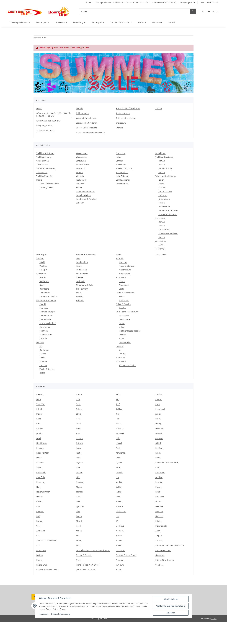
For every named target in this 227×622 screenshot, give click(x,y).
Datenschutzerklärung (60, 614)
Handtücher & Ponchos (86, 199)
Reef (118, 404)
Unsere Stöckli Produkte (86, 127)
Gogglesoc (159, 555)
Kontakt (79, 108)
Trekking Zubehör (44, 176)
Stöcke (39, 180)
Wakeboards (81, 157)
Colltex (39, 501)
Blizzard (119, 506)
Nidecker (159, 516)
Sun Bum (120, 565)
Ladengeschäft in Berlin (86, 123)
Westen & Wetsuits (127, 365)
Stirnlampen (41, 172)
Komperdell (121, 453)
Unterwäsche (164, 199)
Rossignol (159, 496)
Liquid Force (41, 443)
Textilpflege (160, 248)
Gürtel (161, 244)
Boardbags (81, 168)
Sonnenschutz (122, 183)
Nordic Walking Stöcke (49, 183)
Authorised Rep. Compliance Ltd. (169, 545)
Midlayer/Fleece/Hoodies (130, 331)
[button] (203, 11)
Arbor (78, 540)
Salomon (40, 462)
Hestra (119, 423)
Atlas (78, 545)
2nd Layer (163, 195)
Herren (162, 164)
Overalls (162, 187)
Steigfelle (44, 331)
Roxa (157, 404)
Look (78, 457)
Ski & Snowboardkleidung (127, 311)
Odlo (118, 438)
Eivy (38, 506)
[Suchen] (193, 11)
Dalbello (119, 472)
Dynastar (80, 506)
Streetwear (160, 218)
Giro (38, 423)
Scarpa (79, 394)
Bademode (81, 183)
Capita (79, 516)
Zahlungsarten (82, 113)
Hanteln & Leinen (83, 195)
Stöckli (42, 262)
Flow (78, 418)
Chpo (38, 418)
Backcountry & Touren (46, 300)
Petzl (118, 448)
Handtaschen (82, 262)
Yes (117, 477)
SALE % (172, 22)
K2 (117, 521)
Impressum (43, 614)
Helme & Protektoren (125, 292)
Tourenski (44, 308)
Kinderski (123, 262)
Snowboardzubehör (48, 296)
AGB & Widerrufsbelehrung (128, 108)
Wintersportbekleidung (165, 176)
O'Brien (79, 438)
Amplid (158, 535)
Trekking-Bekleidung (164, 157)
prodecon (120, 428)
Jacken (161, 180)
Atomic (119, 545)
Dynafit (119, 462)
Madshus (120, 526)
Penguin (40, 448)
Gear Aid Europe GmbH (126, 555)
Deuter (39, 496)
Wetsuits (80, 176)
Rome (157, 457)
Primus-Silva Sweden (164, 560)
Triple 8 (158, 394)
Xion (118, 414)
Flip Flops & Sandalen (168, 233)
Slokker (119, 409)
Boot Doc (159, 511)
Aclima (119, 535)
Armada (158, 540)
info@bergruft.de (187, 2)
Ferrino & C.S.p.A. (83, 555)
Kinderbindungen (127, 266)
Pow (78, 433)
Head (78, 526)
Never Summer (43, 492)
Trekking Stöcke (46, 187)
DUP (78, 501)
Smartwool (160, 409)
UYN (78, 399)
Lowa (118, 457)
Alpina (79, 530)
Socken (162, 172)
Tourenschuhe (46, 315)
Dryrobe (79, 462)
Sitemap (119, 127)
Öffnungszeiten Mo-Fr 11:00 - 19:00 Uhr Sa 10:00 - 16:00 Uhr (121, 2)
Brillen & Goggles (123, 304)
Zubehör (80, 202)
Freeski (43, 304)
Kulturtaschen (82, 273)
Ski (41, 346)
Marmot (158, 482)
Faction (39, 555)
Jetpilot (39, 433)
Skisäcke (43, 361)
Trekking (80, 296)
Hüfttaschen (81, 269)
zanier (158, 414)
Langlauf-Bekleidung (168, 214)
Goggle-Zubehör (123, 180)
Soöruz (39, 467)
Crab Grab (40, 472)
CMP (157, 467)
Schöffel (39, 409)
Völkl (38, 526)
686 (38, 535)
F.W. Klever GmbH (163, 550)
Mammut (40, 482)
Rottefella (40, 477)
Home (88, 2)
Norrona (79, 482)
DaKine (79, 472)
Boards (43, 277)
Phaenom (120, 560)
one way (159, 438)
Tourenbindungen (48, 311)
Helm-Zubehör (122, 176)
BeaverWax (41, 550)
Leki (117, 516)
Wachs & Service (47, 369)
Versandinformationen (86, 118)
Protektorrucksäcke (124, 168)
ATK (38, 545)
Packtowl (159, 448)
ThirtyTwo (40, 404)
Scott (78, 404)
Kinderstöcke (124, 273)
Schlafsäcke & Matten (45, 168)
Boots (42, 285)
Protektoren (121, 164)
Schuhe (43, 353)
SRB (117, 399)
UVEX (38, 399)
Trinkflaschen (42, 164)
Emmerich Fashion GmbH (166, 462)
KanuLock (120, 433)
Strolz (78, 414)
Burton (39, 521)
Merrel (39, 560)
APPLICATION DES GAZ (46, 540)
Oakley (119, 487)
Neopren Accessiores (85, 191)
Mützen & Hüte (165, 168)
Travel (78, 292)
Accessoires (160, 241)
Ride (78, 477)
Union (39, 457)
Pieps (78, 428)
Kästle (78, 453)
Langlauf (40, 342)
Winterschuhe (42, 161)
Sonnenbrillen (122, 172)
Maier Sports (161, 526)
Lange (158, 453)
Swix (78, 496)
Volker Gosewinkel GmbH (47, 569)
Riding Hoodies (165, 191)
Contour (39, 511)
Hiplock (119, 443)
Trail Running (82, 289)
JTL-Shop (213, 619)
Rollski (42, 373)
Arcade (119, 540)
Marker (119, 482)
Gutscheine (161, 254)
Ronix (157, 492)
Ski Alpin (40, 258)
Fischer (158, 501)
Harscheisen (45, 327)
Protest (158, 399)
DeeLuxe (159, 506)
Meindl (79, 521)
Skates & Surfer (83, 164)
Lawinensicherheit (48, 323)
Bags (78, 258)
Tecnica (79, 492)
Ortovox (79, 443)
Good (78, 423)
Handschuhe (164, 206)
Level (38, 438)
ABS (77, 535)
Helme (79, 187)
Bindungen (81, 161)
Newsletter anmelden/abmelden (90, 132)
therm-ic (40, 394)
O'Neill (158, 443)
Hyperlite (159, 428)
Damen (162, 161)
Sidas (118, 394)
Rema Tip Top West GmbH (87, 565)
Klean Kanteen (42, 453)
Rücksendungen (123, 113)
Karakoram (160, 472)
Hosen (161, 183)
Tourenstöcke (45, 319)
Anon (157, 530)
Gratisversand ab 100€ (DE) (164, 2)
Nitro (78, 560)
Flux (117, 418)
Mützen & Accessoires (168, 210)
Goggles (119, 161)
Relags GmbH (42, 565)
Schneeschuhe (46, 334)
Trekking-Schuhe (43, 157)
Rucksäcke (80, 281)
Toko (118, 496)
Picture (158, 487)
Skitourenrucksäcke (84, 285)
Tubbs (118, 492)
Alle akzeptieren (171, 599)
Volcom (119, 501)
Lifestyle (79, 277)
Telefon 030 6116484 (209, 2)
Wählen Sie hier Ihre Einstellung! (170, 606)
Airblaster (40, 530)
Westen (79, 172)
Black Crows (121, 511)
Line (78, 467)
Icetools (39, 428)
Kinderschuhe (125, 269)
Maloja (79, 487)
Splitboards (45, 292)
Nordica (158, 477)
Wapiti (118, 569)
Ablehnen (170, 613)
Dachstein (120, 550)
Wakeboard (121, 361)
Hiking (79, 266)
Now (38, 487)
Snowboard (41, 273)
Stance (39, 414)
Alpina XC (120, 530)
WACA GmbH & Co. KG (86, 569)
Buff (38, 516)
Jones (78, 448)
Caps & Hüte (164, 229)
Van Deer (44, 266)
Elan (78, 511)
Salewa (79, 409)
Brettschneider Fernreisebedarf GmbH (93, 550)
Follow (158, 418)
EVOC (118, 467)
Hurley (158, 423)
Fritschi (158, 433)
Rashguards (81, 180)
